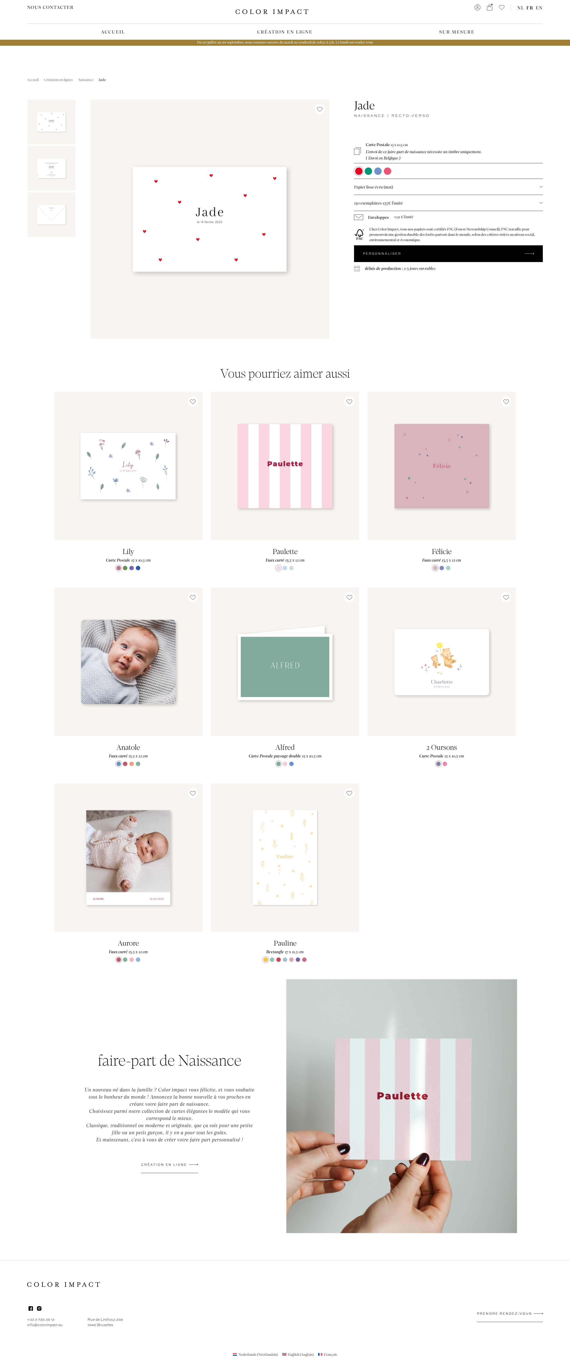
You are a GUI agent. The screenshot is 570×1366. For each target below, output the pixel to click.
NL (520, 7)
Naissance (85, 79)
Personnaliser (382, 253)
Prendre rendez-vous (504, 1313)
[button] (502, 7)
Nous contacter (50, 7)
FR (529, 7)
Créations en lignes (58, 79)
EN (539, 7)
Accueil (113, 32)
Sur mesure (457, 32)
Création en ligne (285, 32)
